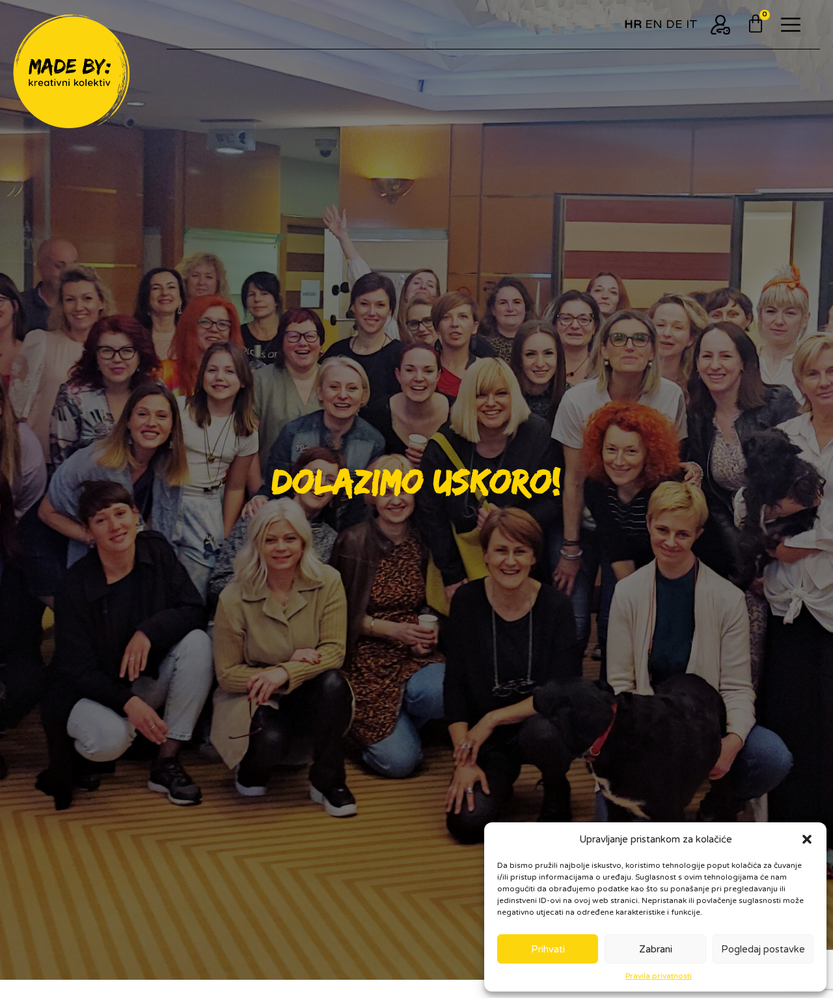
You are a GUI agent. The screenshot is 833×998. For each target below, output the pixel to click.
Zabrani (655, 949)
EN (653, 24)
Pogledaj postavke (763, 949)
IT (692, 24)
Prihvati (548, 949)
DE (674, 24)
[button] (806, 839)
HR (633, 24)
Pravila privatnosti (658, 975)
